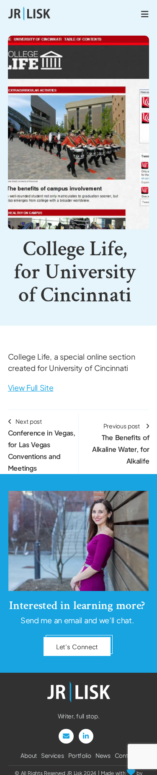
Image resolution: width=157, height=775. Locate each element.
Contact (125, 755)
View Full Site (31, 387)
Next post (41, 444)
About (29, 755)
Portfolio (79, 755)
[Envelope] (66, 736)
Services (52, 755)
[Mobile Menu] (145, 13)
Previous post (120, 443)
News (103, 755)
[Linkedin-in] (86, 736)
